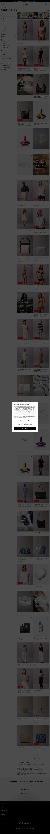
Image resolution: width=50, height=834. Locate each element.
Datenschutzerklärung (21, 417)
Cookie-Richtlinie (32, 416)
